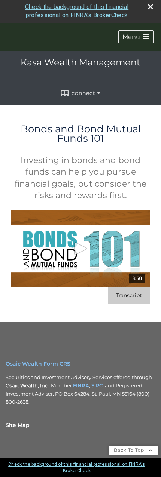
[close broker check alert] (151, 7)
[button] (136, 36)
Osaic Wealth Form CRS (38, 363)
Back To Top (130, 450)
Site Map (18, 425)
